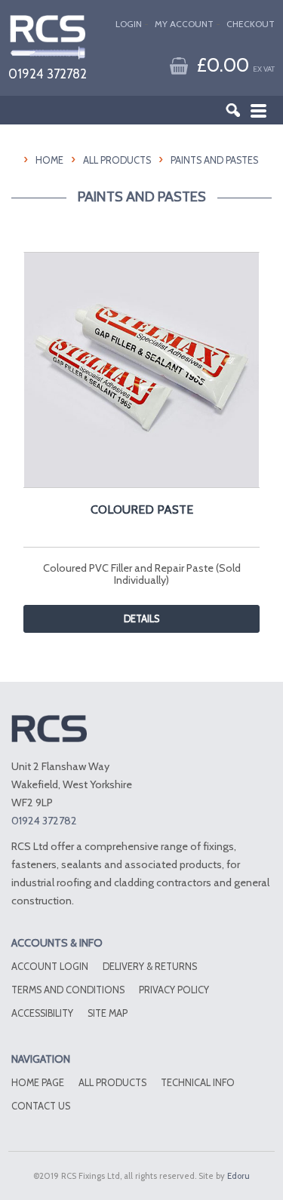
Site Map (108, 1013)
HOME (49, 160)
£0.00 (235, 64)
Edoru (238, 1176)
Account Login (49, 966)
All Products (117, 160)
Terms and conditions (68, 990)
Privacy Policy (174, 990)
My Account (184, 23)
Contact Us (40, 1106)
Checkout (250, 23)
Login (128, 23)
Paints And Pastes (214, 160)
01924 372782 (47, 73)
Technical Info (198, 1082)
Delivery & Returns (150, 966)
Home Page (37, 1082)
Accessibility (42, 1013)
